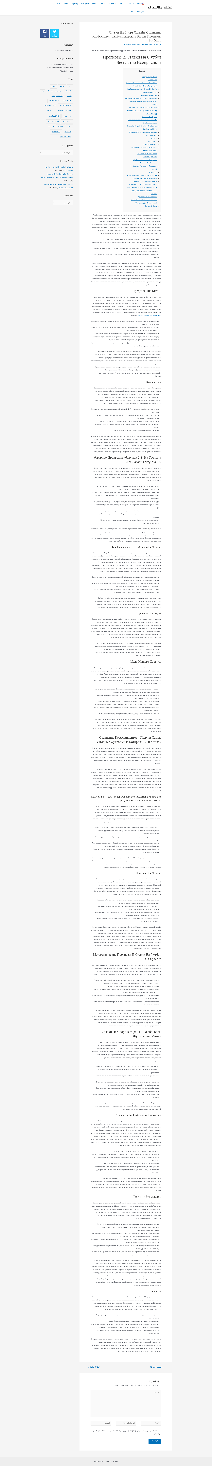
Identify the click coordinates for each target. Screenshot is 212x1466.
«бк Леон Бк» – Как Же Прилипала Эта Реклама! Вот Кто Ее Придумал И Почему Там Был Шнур (142, 111)
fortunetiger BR (54, 101)
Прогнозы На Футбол (149, 117)
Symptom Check (65, 137)
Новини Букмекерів (150, 157)
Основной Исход (151, 206)
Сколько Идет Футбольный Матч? (145, 178)
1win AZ (62, 86)
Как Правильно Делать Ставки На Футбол (142, 89)
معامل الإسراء (160, 8)
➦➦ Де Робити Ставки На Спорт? (145, 160)
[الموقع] (101, 1424)
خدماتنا (113, 4)
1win (69, 86)
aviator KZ (68, 91)
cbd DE (69, 96)
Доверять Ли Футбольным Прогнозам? (143, 132)
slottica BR (68, 132)
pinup (69, 126)
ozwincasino (67, 121)
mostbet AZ (67, 116)
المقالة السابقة (157, 1367)
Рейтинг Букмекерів (150, 135)
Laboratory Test (50, 105)
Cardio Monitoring (54, 91)
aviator (53, 86)
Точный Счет (152, 80)
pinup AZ (61, 126)
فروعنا (103, 4)
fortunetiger (67, 101)
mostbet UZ (54, 116)
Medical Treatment (64, 111)
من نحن (121, 4)
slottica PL (56, 132)
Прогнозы (153, 138)
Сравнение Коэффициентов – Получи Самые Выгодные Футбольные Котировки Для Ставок (141, 101)
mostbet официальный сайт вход (149, 316)
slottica (51, 127)
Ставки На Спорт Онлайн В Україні (144, 181)
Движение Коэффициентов (147, 197)
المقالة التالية (94, 1367)
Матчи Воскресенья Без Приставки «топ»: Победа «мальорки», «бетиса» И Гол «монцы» (142, 191)
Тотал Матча (152, 141)
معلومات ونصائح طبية (89, 4)
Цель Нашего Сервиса (149, 95)
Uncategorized (147, 45)
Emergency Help (57, 96)
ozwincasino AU (53, 121)
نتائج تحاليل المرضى (137, 11)
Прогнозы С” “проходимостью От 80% (143, 185)
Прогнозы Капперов (150, 92)
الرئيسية (131, 4)
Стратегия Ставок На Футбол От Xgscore (142, 175)
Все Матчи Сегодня (150, 145)
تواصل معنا (63, 4)
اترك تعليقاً (157, 45)
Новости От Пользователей (147, 154)
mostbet (49, 111)
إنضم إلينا (74, 4)
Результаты (153, 172)
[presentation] (110, 4)
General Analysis (65, 105)
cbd (43, 91)
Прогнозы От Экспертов (148, 163)
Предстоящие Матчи (149, 77)
